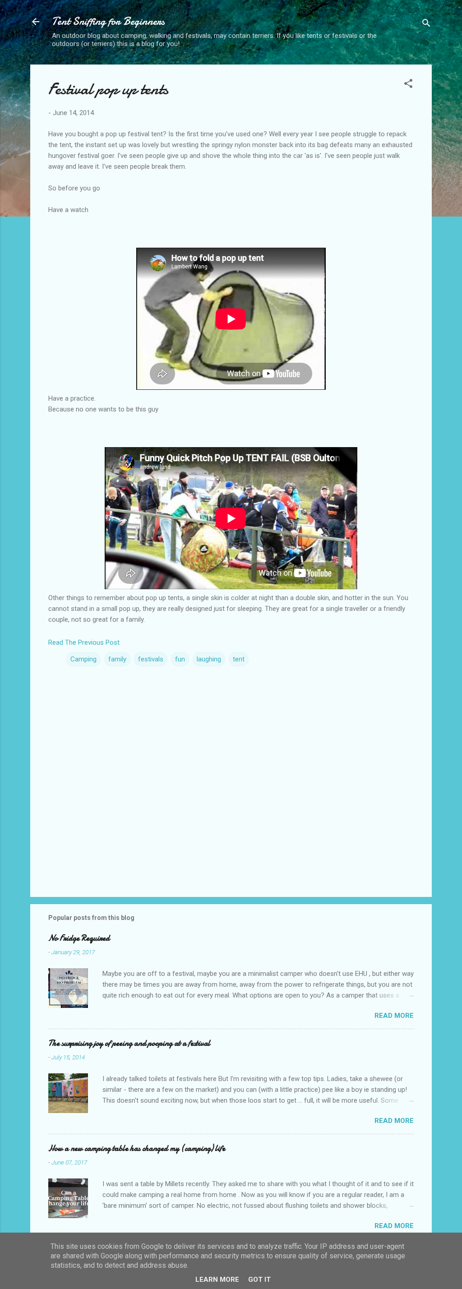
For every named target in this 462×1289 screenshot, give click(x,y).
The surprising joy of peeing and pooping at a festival (129, 1043)
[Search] (426, 24)
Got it (259, 1279)
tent (239, 659)
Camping (83, 659)
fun (180, 659)
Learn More (217, 1279)
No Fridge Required (79, 938)
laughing (209, 659)
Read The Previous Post (84, 642)
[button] (408, 85)
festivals (150, 659)
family (117, 659)
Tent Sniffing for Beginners (108, 21)
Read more (394, 1016)
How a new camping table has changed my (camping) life (136, 1148)
